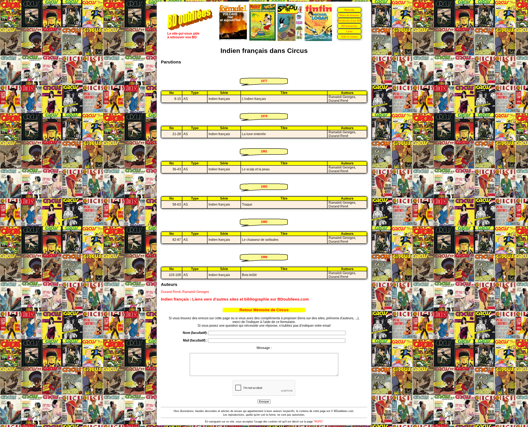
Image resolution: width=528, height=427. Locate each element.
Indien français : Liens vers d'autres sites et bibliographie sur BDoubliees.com (235, 299)
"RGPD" (318, 421)
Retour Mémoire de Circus (264, 310)
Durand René (171, 292)
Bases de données (349, 15)
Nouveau (349, 9)
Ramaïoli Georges (195, 292)
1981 (264, 151)
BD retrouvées (349, 25)
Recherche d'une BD (349, 20)
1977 (264, 81)
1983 (264, 186)
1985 (264, 221)
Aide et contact (349, 36)
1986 (264, 257)
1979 (264, 116)
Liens (349, 31)
